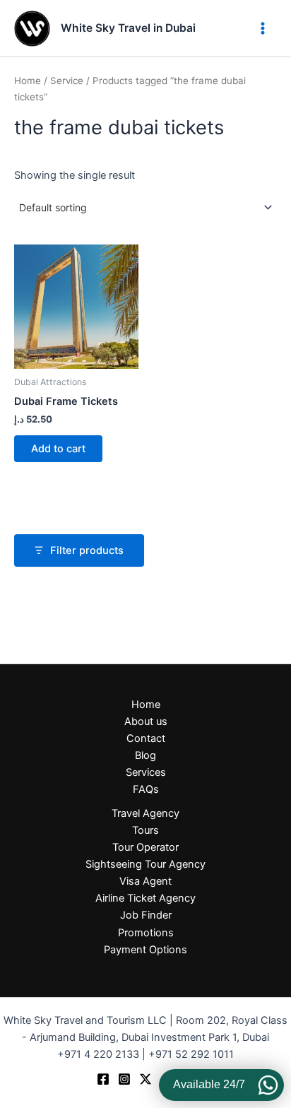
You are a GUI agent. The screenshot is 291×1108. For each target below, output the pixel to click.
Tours (145, 830)
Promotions (146, 932)
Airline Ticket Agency (145, 898)
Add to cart (58, 448)
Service (66, 80)
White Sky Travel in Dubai (128, 28)
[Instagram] (124, 1079)
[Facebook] (103, 1079)
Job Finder (146, 915)
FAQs (146, 789)
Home (27, 80)
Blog (145, 755)
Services (146, 772)
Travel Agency (145, 813)
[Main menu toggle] (263, 28)
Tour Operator (145, 847)
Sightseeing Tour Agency (145, 864)
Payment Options (145, 949)
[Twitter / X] (145, 1079)
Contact (145, 738)
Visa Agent (145, 881)
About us (145, 721)
